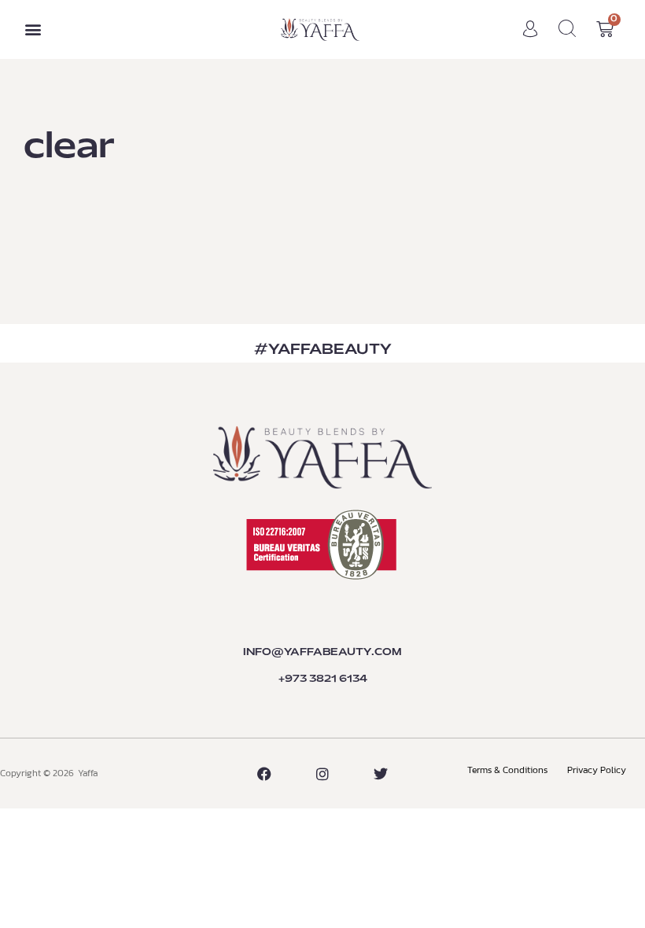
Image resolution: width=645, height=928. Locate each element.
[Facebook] (264, 774)
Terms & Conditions (507, 770)
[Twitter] (381, 774)
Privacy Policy (596, 770)
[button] (33, 29)
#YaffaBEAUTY (323, 350)
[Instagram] (322, 774)
